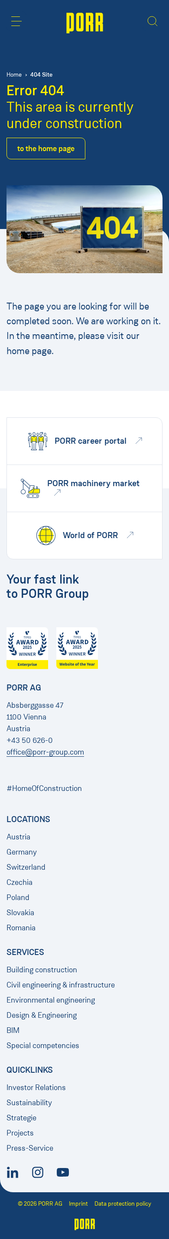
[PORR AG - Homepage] (84, 22)
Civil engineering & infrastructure (60, 985)
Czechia (19, 882)
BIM (13, 1030)
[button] (16, 21)
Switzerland (26, 867)
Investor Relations (36, 1087)
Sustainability (29, 1102)
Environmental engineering (50, 1000)
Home (14, 74)
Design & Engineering (41, 1015)
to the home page (46, 148)
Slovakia (20, 912)
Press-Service (29, 1148)
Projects (20, 1133)
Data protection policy (122, 1203)
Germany (21, 852)
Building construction (41, 969)
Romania (21, 927)
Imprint (78, 1203)
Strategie (21, 1118)
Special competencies (42, 1045)
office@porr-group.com (45, 752)
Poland (17, 897)
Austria (18, 837)
